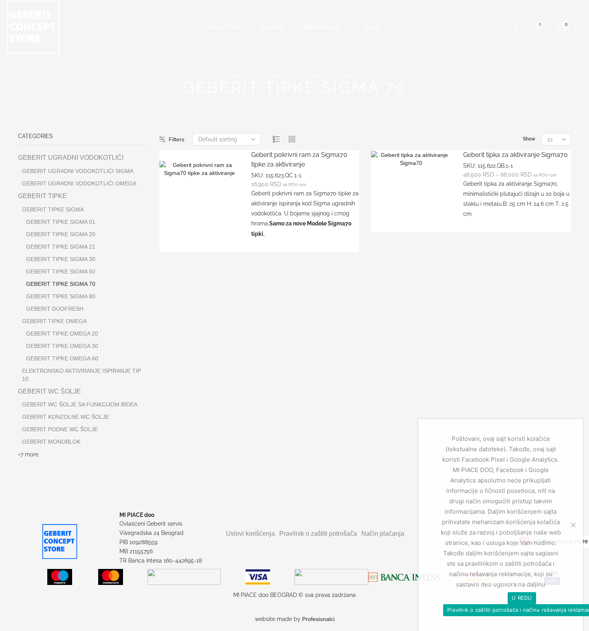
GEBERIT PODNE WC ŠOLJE (60, 429)
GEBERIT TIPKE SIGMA (334, 75)
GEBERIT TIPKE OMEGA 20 (62, 333)
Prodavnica (322, 27)
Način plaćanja (382, 533)
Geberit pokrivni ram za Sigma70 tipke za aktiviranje (299, 159)
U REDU (522, 598)
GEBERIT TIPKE (286, 75)
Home (237, 75)
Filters (176, 139)
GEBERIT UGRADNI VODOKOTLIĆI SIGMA (77, 171)
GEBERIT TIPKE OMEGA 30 (62, 346)
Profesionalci (318, 619)
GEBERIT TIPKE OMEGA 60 (62, 358)
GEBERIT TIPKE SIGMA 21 (60, 246)
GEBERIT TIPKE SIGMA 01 (60, 222)
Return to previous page (550, 75)
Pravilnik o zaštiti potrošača (318, 533)
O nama (272, 27)
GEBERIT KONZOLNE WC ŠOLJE (65, 417)
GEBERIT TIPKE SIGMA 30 (60, 259)
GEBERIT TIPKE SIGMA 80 (60, 296)
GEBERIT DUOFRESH (54, 308)
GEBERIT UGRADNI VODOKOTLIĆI (70, 157)
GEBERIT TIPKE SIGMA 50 (60, 271)
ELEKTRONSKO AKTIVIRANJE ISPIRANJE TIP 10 (81, 375)
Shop (256, 75)
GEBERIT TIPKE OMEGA (54, 321)
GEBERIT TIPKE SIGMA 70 (60, 284)
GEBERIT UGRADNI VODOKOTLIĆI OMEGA (79, 183)
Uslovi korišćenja (250, 533)
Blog (372, 27)
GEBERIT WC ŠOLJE (49, 391)
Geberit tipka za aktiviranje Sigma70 (515, 155)
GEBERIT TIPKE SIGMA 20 (60, 234)
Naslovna (224, 27)
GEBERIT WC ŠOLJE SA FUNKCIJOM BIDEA (79, 404)
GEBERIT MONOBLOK (51, 441)
